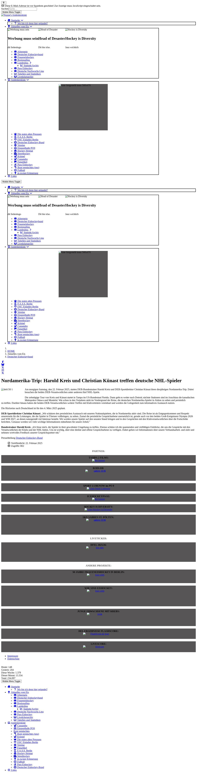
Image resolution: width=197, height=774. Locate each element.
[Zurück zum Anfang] (3, 2)
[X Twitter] (2, 367)
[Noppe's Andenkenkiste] (14, 15)
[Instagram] (2, 370)
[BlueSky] (2, 364)
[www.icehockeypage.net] (98, 499)
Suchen (4, 8)
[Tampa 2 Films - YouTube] (98, 460)
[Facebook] (2, 362)
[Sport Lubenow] (98, 488)
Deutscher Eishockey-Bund (29, 438)
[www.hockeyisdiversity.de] (98, 509)
